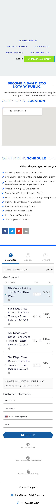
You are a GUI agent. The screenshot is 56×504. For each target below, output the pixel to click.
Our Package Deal (40, 53)
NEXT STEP (28, 435)
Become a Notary (28, 41)
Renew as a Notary (17, 47)
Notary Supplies (14, 53)
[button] (5, 231)
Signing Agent (42, 47)
